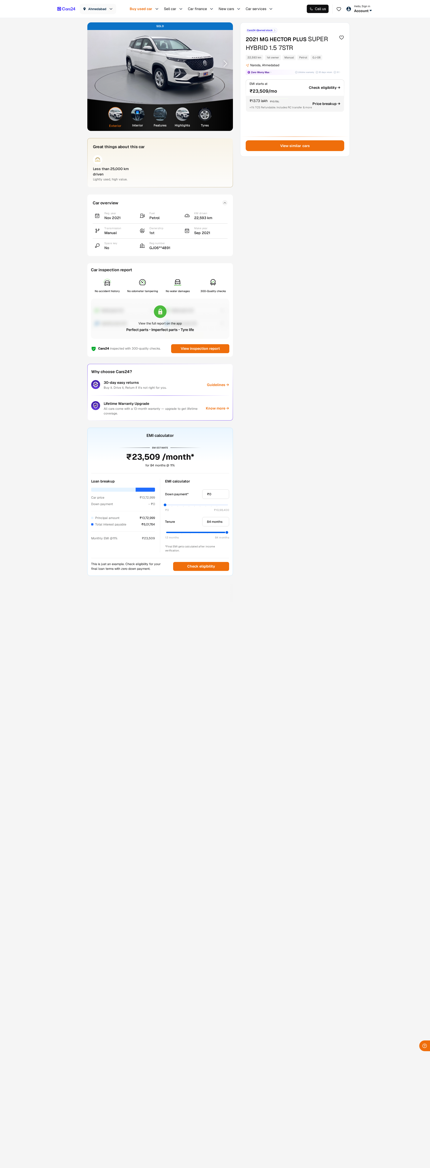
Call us (320, 8)
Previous (96, 63)
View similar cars (295, 145)
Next (223, 63)
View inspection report (200, 348)
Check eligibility (201, 566)
